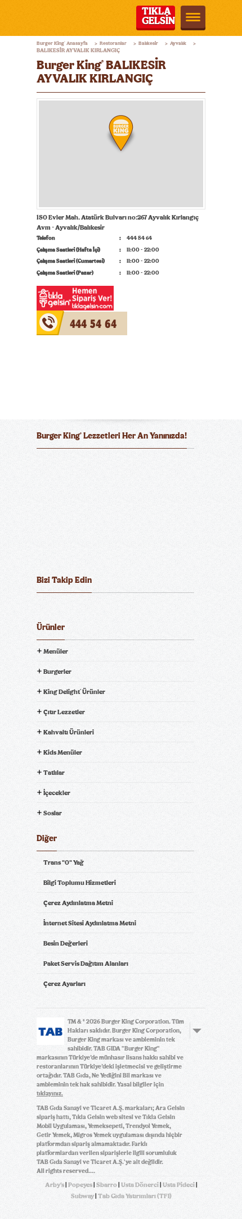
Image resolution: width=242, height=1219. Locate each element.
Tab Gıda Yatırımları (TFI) (135, 1196)
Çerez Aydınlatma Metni (78, 903)
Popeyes (80, 1184)
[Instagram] (108, 610)
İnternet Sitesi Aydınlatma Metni (89, 923)
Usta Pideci (179, 1184)
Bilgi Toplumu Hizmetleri (79, 882)
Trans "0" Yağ (63, 862)
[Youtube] (87, 610)
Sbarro (106, 1184)
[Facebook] (46, 610)
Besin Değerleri (65, 943)
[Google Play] (120, 465)
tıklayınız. (50, 1093)
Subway (82, 1196)
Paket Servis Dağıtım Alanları (85, 963)
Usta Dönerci (140, 1184)
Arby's (54, 1184)
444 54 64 (51, 315)
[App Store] (64, 465)
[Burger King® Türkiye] (52, 18)
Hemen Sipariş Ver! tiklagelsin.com (80, 550)
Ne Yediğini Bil (80, 511)
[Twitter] (66, 610)
